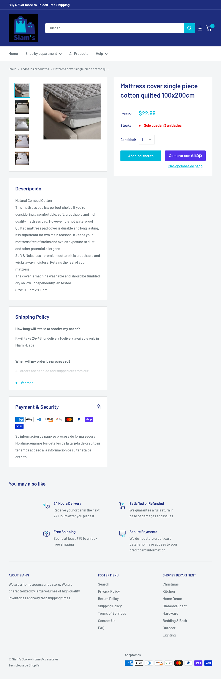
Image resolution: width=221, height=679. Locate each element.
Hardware (170, 613)
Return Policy (108, 598)
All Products (78, 53)
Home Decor (172, 598)
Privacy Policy (109, 591)
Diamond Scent (175, 606)
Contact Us (106, 620)
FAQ (101, 627)
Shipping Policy (110, 606)
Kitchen (169, 591)
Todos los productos (35, 69)
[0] (209, 28)
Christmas (171, 584)
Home (13, 53)
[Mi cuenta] (200, 28)
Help (99, 53)
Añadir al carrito (140, 156)
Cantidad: (128, 139)
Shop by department (41, 53)
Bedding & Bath (175, 620)
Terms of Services (112, 613)
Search (103, 584)
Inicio (12, 69)
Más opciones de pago (185, 166)
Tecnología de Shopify (24, 665)
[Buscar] (189, 28)
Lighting (169, 635)
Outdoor (169, 627)
